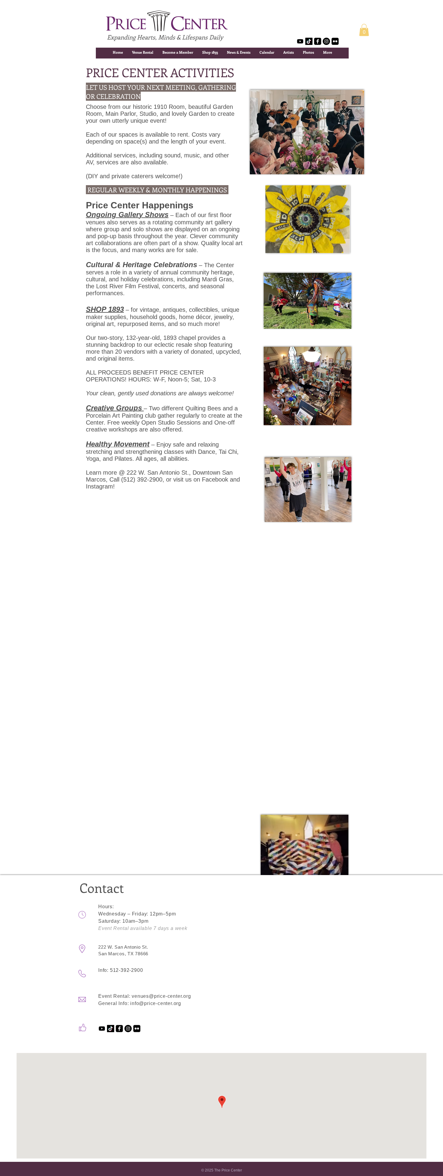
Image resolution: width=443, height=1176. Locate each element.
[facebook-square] (317, 41)
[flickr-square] (335, 41)
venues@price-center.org (161, 996)
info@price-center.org (155, 1003)
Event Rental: (115, 996)
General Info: (114, 1003)
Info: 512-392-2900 (120, 970)
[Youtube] (300, 41)
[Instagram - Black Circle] (326, 41)
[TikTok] (309, 41)
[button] (364, 30)
